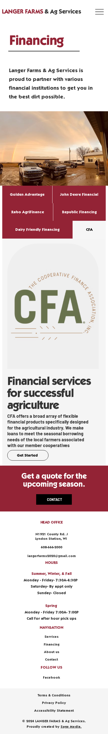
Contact (51, 659)
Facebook (51, 677)
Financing (52, 644)
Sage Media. (71, 726)
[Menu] (99, 11)
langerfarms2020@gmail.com (51, 556)
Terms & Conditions (54, 695)
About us (51, 652)
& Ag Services (41, 12)
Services (51, 637)
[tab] (27, 194)
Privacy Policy (54, 703)
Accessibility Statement (54, 710)
